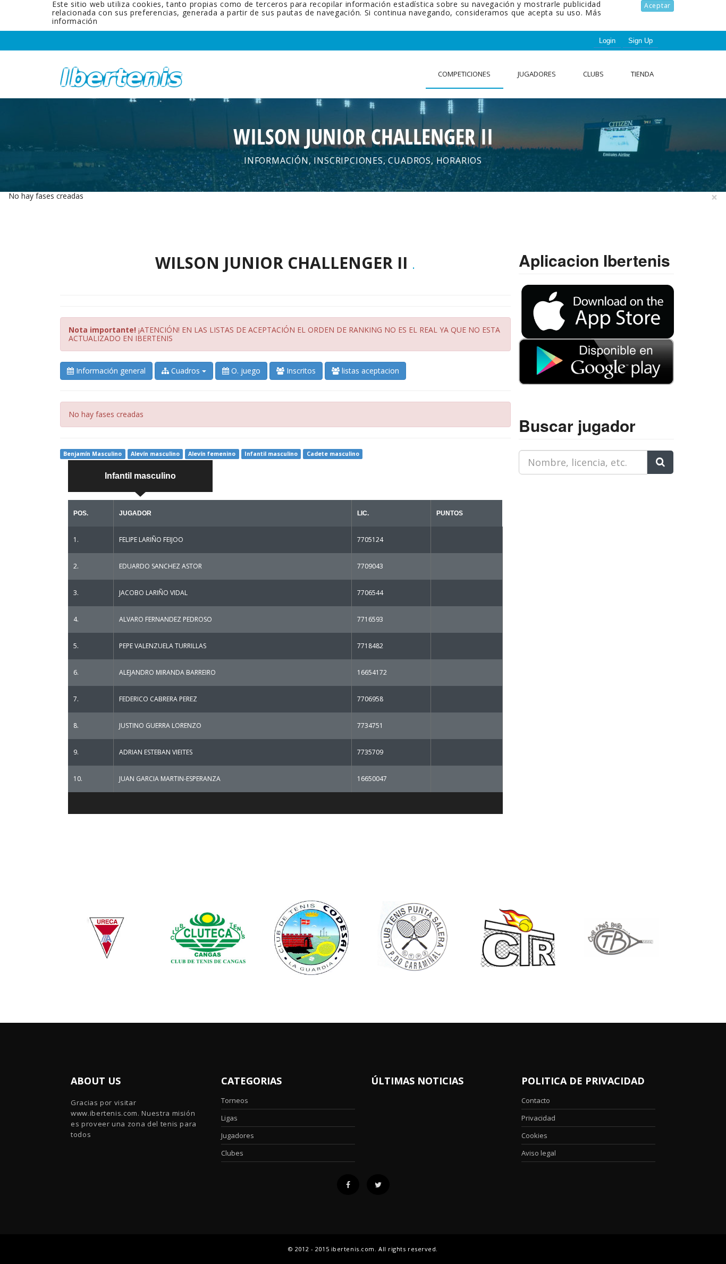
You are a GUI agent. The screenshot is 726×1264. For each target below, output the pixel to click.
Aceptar (657, 5)
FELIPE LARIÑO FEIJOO (151, 539)
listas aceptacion (369, 371)
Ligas (229, 1118)
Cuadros (185, 371)
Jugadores (537, 74)
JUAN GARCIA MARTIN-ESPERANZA (170, 778)
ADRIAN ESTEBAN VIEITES (155, 752)
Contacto (535, 1100)
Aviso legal (538, 1153)
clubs (593, 74)
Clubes (232, 1153)
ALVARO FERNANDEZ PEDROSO (165, 619)
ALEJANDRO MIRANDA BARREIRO (167, 672)
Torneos (234, 1100)
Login (607, 41)
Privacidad (538, 1118)
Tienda (642, 74)
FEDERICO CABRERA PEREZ (158, 698)
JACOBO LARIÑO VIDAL (153, 592)
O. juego (244, 371)
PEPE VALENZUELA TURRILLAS (162, 645)
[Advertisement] (585, 549)
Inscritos (300, 371)
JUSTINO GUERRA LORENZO (160, 725)
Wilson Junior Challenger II (281, 263)
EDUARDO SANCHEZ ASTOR (160, 566)
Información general (110, 371)
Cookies (534, 1135)
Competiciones (464, 74)
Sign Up (640, 41)
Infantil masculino (140, 475)
